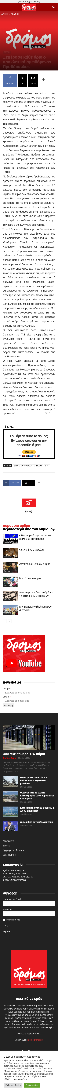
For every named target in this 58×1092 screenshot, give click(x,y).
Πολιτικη (39, 466)
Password (7, 910)
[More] (43, 80)
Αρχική (4, 14)
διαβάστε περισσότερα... (29, 1034)
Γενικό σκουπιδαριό (30, 578)
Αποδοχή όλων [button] (32, 1085)
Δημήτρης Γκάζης (9, 758)
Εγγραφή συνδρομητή (13, 850)
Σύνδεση (7, 846)
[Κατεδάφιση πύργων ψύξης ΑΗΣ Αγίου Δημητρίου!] (10, 812)
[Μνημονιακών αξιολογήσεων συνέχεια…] (10, 610)
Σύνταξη (29, 512)
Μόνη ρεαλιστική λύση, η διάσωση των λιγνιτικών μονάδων (34, 781)
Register (7, 932)
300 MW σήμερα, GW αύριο (24, 754)
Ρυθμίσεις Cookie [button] (13, 1085)
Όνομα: (7, 688)
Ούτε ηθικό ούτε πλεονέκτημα (36, 822)
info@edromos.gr (18, 880)
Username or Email (12, 899)
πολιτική (15, 14)
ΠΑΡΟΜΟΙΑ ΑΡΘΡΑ (16, 525)
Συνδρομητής (9, 855)
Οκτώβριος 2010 (26, 466)
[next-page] (9, 621)
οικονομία (7, 542)
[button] (5, 7)
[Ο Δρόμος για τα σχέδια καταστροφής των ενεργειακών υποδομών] (10, 796)
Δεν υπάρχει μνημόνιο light (34, 564)
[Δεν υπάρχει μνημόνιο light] (10, 567)
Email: (7, 696)
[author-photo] (29, 507)
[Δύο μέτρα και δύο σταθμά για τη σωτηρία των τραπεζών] (10, 596)
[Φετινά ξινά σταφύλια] (10, 553)
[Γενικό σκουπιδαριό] (10, 582)
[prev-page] (5, 621)
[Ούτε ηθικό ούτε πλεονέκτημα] (10, 826)
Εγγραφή (8, 705)
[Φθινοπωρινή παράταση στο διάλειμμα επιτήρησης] (10, 539)
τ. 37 (46, 466)
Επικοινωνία (8, 841)
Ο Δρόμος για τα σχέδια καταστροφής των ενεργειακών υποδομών (37, 796)
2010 (16, 466)
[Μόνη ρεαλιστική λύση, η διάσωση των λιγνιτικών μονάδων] (10, 781)
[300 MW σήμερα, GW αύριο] (29, 737)
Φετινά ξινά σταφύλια (31, 550)
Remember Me (13, 920)
